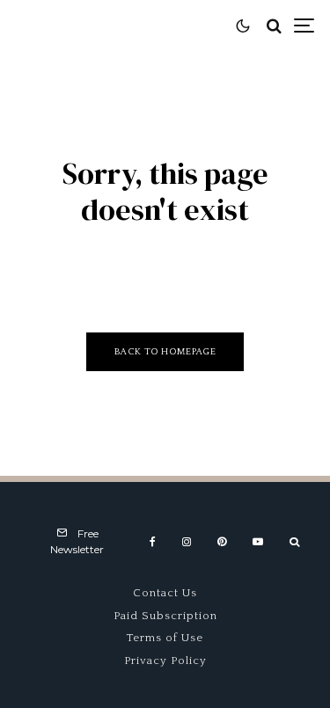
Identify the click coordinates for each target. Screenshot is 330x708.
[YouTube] (257, 541)
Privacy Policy (165, 660)
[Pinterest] (221, 541)
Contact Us (165, 593)
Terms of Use (165, 637)
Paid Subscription (165, 615)
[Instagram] (186, 541)
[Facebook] (152, 541)
